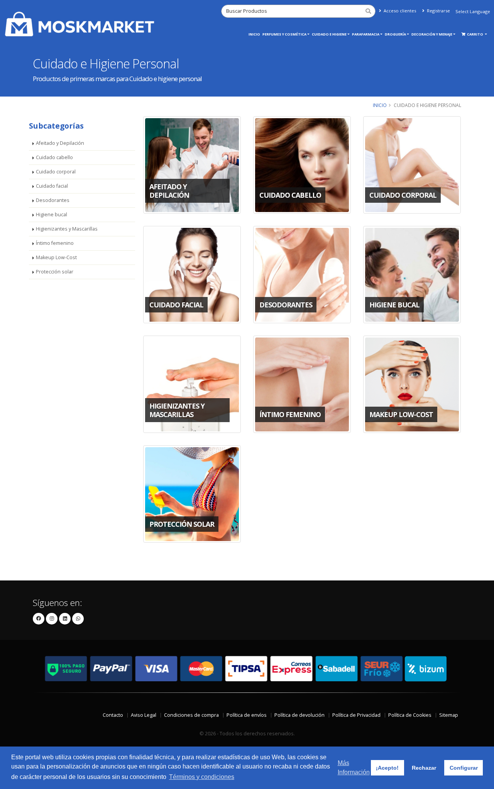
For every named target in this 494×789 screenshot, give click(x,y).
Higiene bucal (51, 214)
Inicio (254, 34)
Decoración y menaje (431, 34)
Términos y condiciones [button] (201, 777)
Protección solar (54, 271)
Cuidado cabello (54, 157)
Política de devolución (299, 715)
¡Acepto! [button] (387, 768)
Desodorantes (52, 200)
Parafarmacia (365, 34)
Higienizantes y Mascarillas (67, 229)
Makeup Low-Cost (56, 257)
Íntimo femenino (55, 243)
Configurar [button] (464, 768)
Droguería (395, 34)
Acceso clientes (399, 11)
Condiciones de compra (191, 715)
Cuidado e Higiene (329, 34)
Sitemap (448, 715)
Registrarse (438, 11)
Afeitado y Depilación (60, 143)
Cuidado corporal (56, 171)
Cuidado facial (52, 186)
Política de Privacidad (356, 715)
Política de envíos (247, 715)
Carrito (475, 34)
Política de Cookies (409, 715)
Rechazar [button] (424, 768)
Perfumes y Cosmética (284, 34)
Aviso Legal (143, 715)
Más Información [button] (354, 767)
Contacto (113, 715)
